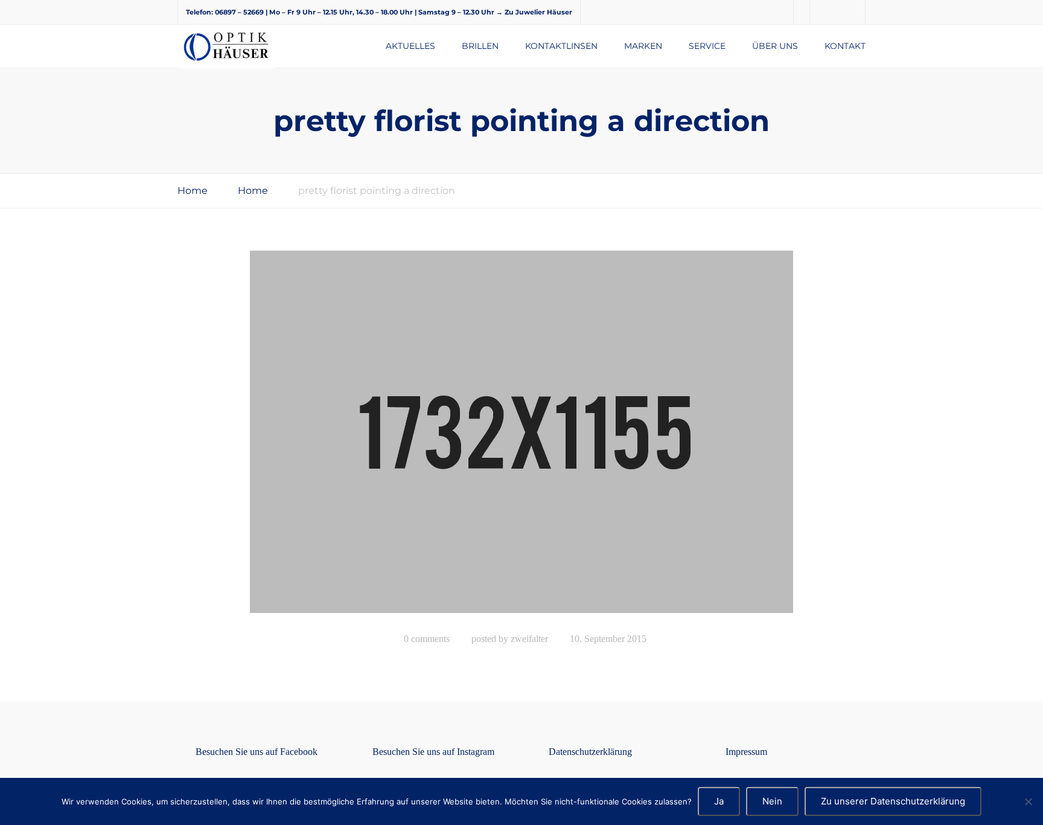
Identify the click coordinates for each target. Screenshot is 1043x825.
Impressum (746, 751)
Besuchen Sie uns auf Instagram (433, 751)
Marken (643, 45)
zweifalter (529, 639)
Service (707, 45)
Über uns (775, 45)
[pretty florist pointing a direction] (521, 437)
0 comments (427, 639)
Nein (772, 801)
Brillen (480, 45)
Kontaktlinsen (561, 45)
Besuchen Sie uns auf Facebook (256, 751)
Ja (719, 801)
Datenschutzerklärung (590, 751)
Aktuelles (410, 45)
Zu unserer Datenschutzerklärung (893, 801)
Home (192, 190)
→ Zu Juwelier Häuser (534, 12)
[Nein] (1028, 801)
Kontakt (845, 45)
